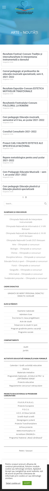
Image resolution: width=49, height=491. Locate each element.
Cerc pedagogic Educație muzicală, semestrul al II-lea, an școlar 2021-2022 (23, 118)
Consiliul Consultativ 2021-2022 (19, 131)
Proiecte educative (26, 382)
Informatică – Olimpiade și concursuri (26, 274)
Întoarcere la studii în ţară (25, 325)
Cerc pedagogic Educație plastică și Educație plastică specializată (21, 188)
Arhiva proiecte (26, 427)
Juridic (26, 350)
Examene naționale (26, 311)
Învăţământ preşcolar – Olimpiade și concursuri (26, 278)
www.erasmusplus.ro (26, 430)
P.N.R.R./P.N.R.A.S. (26, 402)
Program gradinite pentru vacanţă (26, 328)
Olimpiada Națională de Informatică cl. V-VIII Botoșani (26, 227)
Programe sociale (25, 332)
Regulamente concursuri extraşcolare (25, 385)
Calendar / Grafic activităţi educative (26, 365)
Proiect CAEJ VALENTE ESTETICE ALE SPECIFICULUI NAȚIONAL (23, 144)
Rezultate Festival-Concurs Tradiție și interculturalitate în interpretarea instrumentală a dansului (22, 57)
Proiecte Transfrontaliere (26, 423)
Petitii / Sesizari (26, 450)
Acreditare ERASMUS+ (25, 434)
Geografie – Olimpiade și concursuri (26, 269)
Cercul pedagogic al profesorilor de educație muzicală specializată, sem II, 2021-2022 (23, 74)
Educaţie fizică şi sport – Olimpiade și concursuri (26, 261)
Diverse (26, 369)
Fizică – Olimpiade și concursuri (26, 265)
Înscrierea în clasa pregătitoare (25, 318)
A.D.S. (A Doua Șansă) (25, 413)
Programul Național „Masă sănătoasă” (25, 437)
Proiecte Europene (26, 406)
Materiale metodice (25, 372)
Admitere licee (25, 314)
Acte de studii (26, 321)
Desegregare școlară (26, 420)
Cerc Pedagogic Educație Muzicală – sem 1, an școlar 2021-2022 (24, 173)
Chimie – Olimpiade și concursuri (26, 253)
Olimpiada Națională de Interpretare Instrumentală (26, 220)
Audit (26, 347)
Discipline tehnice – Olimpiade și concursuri (25, 257)
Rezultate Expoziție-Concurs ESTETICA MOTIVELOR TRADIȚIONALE (23, 90)
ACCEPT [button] (27, 483)
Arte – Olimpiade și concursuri (25, 244)
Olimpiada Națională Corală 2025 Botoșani (26, 240)
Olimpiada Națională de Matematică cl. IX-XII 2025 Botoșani (26, 234)
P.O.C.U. (25, 409)
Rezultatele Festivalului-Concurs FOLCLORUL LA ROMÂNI (20, 104)
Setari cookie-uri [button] (13, 483)
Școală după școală (26, 416)
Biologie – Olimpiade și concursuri (25, 248)
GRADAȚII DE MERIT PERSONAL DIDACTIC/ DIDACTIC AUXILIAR (26, 294)
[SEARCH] (45, 203)
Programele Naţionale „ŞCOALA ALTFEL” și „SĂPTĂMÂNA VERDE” (26, 377)
